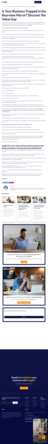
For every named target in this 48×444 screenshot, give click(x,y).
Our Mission (35, 402)
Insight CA (22, 165)
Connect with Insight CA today (8, 132)
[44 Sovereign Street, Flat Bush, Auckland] (26, 417)
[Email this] (3, 182)
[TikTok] (32, 422)
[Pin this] (12, 182)
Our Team (34, 406)
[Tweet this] (8, 182)
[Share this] (5, 182)
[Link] (4, 2)
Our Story (34, 400)
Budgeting (42, 407)
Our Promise (35, 404)
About (3, 409)
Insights (3, 6)
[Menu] (44, 2)
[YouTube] (30, 422)
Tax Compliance (43, 405)
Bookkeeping (27, 406)
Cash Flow (42, 402)
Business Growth (43, 403)
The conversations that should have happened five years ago (39, 207)
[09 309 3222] (26, 413)
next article (5, 122)
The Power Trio (27, 400)
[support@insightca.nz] (26, 415)
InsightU (26, 402)
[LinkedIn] (28, 422)
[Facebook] (26, 422)
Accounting (27, 404)
